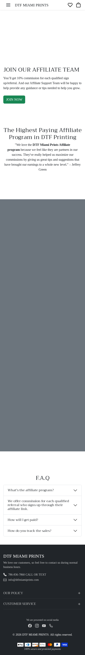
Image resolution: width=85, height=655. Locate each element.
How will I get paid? (23, 520)
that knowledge (42, 408)
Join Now (14, 99)
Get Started (17, 424)
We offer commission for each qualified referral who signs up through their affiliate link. (38, 505)
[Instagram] (36, 625)
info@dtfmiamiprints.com (23, 579)
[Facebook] (29, 625)
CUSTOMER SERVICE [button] (19, 604)
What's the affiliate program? (31, 490)
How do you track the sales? (29, 531)
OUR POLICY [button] (13, 593)
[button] (8, 5)
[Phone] (50, 625)
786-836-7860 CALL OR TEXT (27, 574)
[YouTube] (43, 625)
